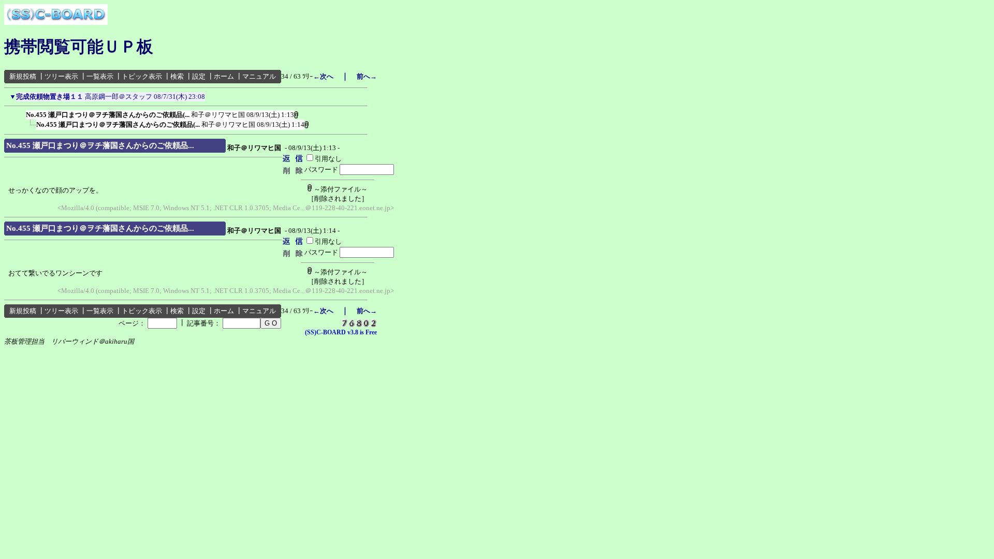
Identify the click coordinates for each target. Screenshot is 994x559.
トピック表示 (142, 76)
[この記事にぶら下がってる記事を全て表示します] (21, 112)
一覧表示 (99, 76)
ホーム (224, 76)
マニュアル (259, 76)
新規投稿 (22, 76)
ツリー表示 (61, 76)
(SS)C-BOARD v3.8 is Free (341, 332)
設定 (199, 76)
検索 (177, 76)
